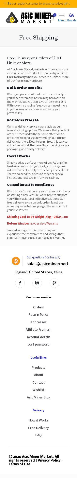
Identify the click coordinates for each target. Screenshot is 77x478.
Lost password (38, 344)
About (38, 375)
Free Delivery (38, 428)
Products (38, 368)
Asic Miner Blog (38, 397)
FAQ (38, 435)
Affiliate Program (39, 329)
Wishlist (38, 390)
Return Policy (38, 315)
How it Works (39, 420)
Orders (38, 307)
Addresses (38, 322)
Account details (38, 337)
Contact (39, 382)
